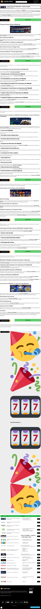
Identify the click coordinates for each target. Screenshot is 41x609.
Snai (13, 111)
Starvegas (14, 255)
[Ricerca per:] (21, 2)
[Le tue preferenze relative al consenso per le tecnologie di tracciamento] (1, 607)
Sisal (7, 224)
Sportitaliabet (15, 65)
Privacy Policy (30, 591)
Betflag (12, 324)
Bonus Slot (20, 10)
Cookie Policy (30, 592)
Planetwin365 (21, 184)
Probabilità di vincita (2, 595)
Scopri (38, 522)
